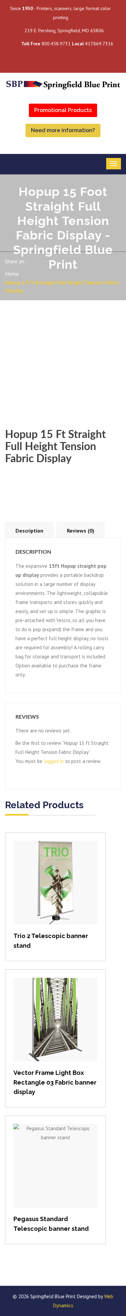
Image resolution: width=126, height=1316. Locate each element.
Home (12, 273)
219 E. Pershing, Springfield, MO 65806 (64, 31)
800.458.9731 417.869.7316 (67, 44)
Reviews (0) (80, 530)
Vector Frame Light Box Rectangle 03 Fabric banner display (54, 1082)
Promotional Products (63, 110)
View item (55, 889)
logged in (54, 761)
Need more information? (63, 130)
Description (29, 530)
